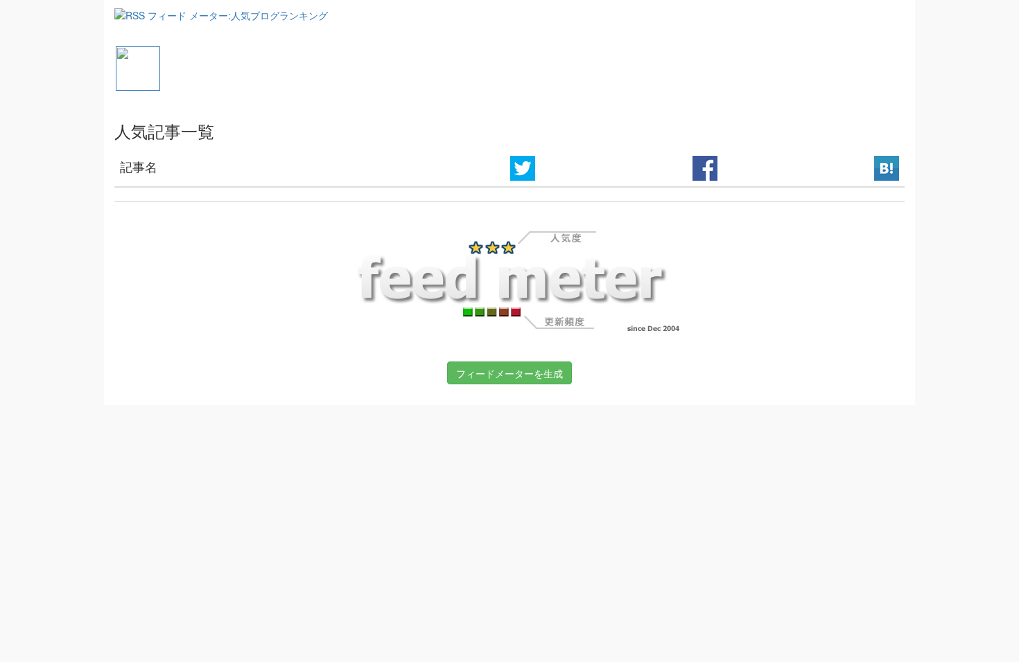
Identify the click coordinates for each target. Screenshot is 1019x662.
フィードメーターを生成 (509, 373)
